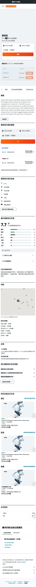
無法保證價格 (23, 562)
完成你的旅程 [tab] (7, 532)
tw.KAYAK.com (8, 581)
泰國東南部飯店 (11, 583)
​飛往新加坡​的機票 (9, 542)
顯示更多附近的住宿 (30, 398)
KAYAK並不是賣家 (8, 567)
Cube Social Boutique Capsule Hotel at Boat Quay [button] (15, 420)
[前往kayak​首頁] (11, 6)
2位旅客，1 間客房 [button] (8, 50)
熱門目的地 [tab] (16, 532)
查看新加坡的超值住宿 (29, 432)
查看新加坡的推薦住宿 (29, 466)
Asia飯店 (20, 581)
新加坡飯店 (7, 547)
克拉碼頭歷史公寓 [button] (6, 487)
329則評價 (13, 38)
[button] (34, 2)
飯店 (15, 581)
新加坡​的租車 (8, 545)
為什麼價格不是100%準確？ (11, 573)
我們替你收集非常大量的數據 (11, 570)
